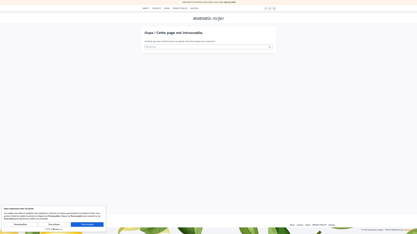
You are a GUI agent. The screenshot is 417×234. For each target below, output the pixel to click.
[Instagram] (274, 8)
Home (167, 8)
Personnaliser (20, 224)
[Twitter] (270, 8)
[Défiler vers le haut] (411, 230)
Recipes (194, 8)
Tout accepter (87, 224)
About (146, 8)
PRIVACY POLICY (180, 8)
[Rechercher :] (208, 47)
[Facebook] (265, 8)
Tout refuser (54, 224)
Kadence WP (409, 230)
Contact (156, 8)
